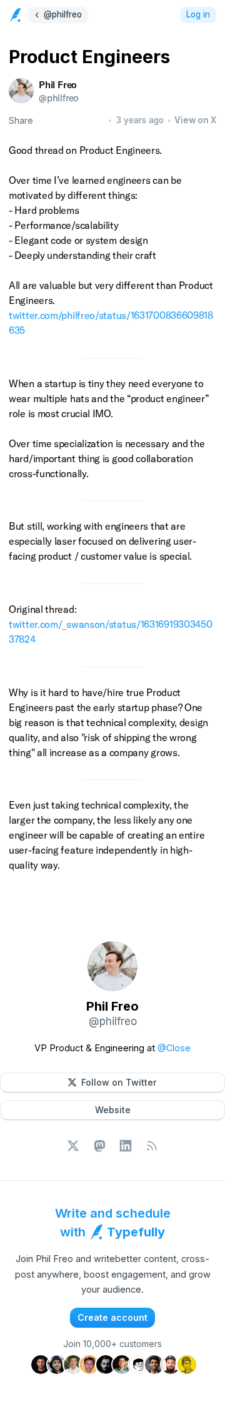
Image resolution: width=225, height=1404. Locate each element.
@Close (174, 1048)
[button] (112, 1083)
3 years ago (140, 120)
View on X (195, 120)
